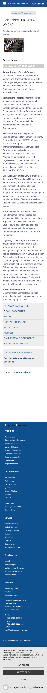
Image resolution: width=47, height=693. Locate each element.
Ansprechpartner (11, 588)
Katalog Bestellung (16, 343)
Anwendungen (10, 564)
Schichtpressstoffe (12, 457)
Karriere (8, 498)
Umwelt (8, 494)
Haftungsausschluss (13, 506)
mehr (23, 679)
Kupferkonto (10, 544)
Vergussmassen (11, 464)
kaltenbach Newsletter (23, 358)
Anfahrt (8, 592)
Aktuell (8, 333)
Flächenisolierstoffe (13, 454)
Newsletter (9, 537)
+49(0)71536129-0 (22, 4)
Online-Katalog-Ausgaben (19, 338)
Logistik (8, 540)
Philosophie (9, 481)
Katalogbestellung (12, 530)
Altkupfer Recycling (12, 547)
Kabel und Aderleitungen (15, 440)
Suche (7, 317)
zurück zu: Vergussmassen (23, 13)
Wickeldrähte (10, 437)
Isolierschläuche (11, 447)
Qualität (8, 488)
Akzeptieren (23, 672)
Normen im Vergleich (13, 571)
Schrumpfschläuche (13, 450)
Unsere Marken (11, 491)
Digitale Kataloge (12, 527)
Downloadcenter (14, 311)
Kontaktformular (15, 322)
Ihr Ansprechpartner (17, 306)
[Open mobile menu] (4, 4)
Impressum (9, 503)
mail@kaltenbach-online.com (16, 630)
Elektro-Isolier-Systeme (14, 568)
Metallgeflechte (11, 443)
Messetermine (12, 327)
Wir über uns (10, 478)
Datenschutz (10, 510)
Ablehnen (23, 665)
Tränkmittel (9, 460)
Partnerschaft (10, 484)
